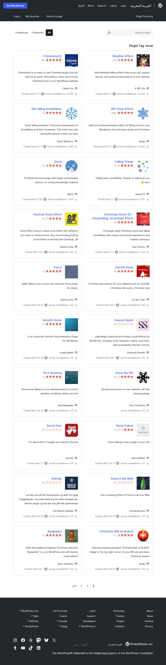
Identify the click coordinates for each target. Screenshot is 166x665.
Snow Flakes (124, 425)
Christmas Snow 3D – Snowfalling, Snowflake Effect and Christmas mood (112, 216)
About (150, 610)
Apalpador (54, 531)
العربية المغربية (115, 644)
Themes (120, 616)
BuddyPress (30, 626)
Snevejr (56, 478)
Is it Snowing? (52, 373)
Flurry (58, 267)
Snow (58, 161)
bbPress (32, 621)
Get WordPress (15, 5)
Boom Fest (54, 425)
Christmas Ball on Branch (116, 531)
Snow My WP (124, 373)
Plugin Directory (144, 16)
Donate (61, 621)
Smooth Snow (52, 320)
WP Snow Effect (122, 109)
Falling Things (124, 161)
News (150, 616)
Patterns (119, 626)
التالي (74, 585)
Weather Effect (122, 56)
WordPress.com (28, 610)
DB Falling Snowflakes (47, 109)
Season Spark (123, 320)
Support (91, 616)
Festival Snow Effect (48, 214)
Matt (34, 616)
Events (63, 616)
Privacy (149, 626)
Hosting (149, 621)
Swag (62, 626)
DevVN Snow (124, 267)
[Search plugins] (109, 32)
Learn (93, 610)
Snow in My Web (122, 478)
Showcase (118, 610)
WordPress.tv (87, 626)
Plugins (120, 621)
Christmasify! (52, 56)
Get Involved (60, 610)
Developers (89, 621)
